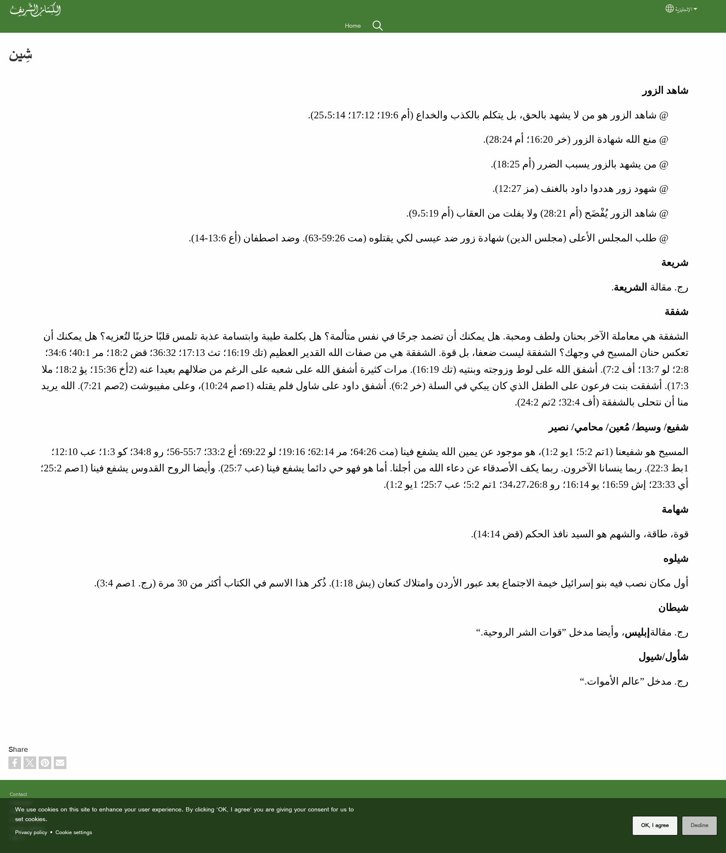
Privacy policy (31, 832)
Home (353, 25)
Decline (699, 825)
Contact (18, 794)
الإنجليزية (683, 9)
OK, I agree (655, 825)
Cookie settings (73, 832)
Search (378, 25)
